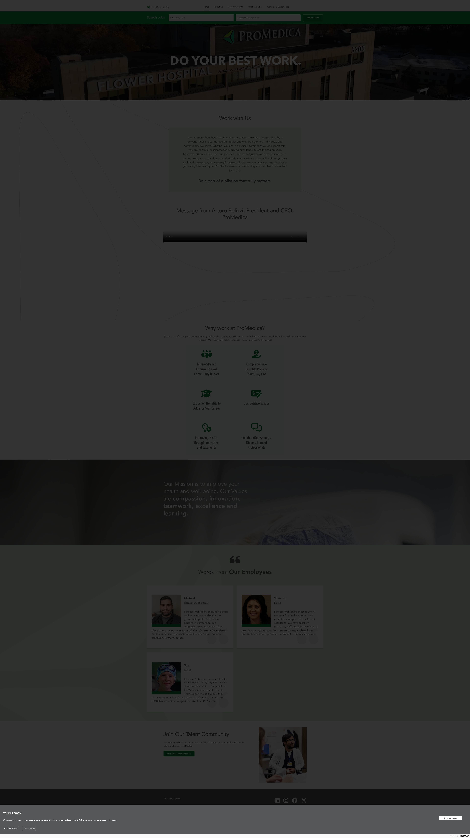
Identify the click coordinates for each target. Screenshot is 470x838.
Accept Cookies (450, 818)
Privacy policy (29, 829)
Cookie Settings (10, 829)
